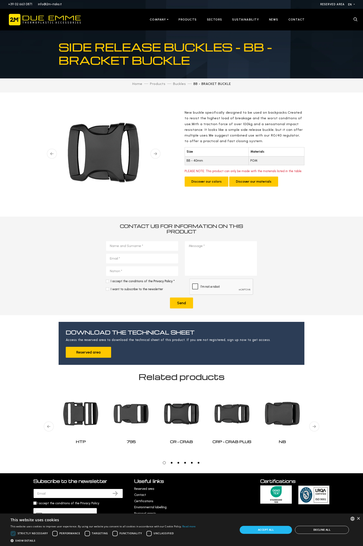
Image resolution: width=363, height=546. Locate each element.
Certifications (143, 501)
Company (158, 19)
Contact (296, 19)
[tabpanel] (181, 427)
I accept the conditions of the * (143, 281)
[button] (103, 540)
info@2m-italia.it (50, 4)
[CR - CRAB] (181, 414)
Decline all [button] (321, 530)
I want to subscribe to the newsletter (137, 289)
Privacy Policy (163, 281)
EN (350, 4)
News (273, 19)
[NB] (282, 414)
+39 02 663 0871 (20, 4)
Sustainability (245, 19)
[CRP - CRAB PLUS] (232, 414)
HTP (81, 441)
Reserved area (333, 4)
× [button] (358, 518)
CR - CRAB (181, 441)
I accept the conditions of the (68, 503)
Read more (189, 526)
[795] (131, 414)
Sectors (214, 19)
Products (188, 19)
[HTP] (81, 414)
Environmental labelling (150, 507)
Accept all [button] (266, 530)
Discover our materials (253, 181)
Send (181, 303)
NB (282, 441)
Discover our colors (206, 181)
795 (131, 441)
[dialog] (181, 530)
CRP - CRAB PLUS (232, 441)
